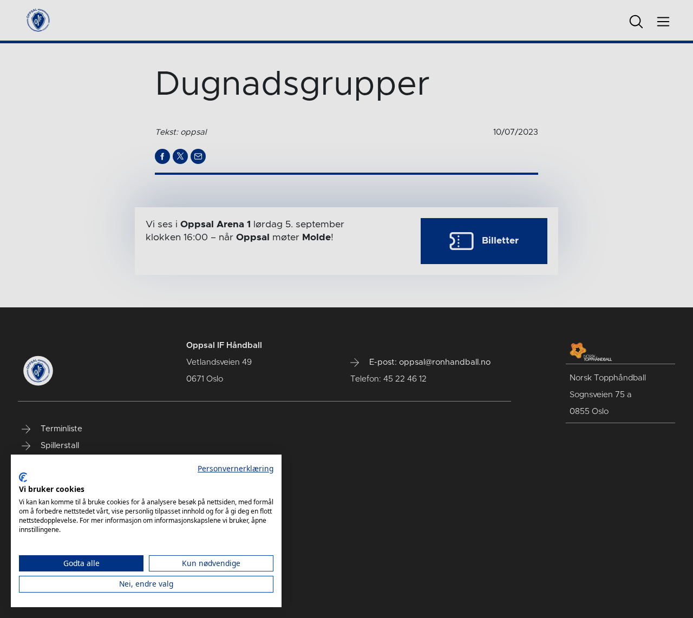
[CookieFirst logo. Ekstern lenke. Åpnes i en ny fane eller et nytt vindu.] (23, 477)
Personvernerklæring (235, 468)
